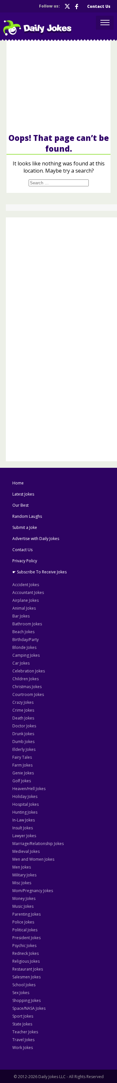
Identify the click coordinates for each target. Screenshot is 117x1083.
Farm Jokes (22, 765)
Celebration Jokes (28, 671)
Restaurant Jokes (27, 969)
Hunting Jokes (24, 812)
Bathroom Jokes (27, 624)
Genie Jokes (23, 773)
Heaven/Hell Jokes (29, 788)
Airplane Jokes (25, 600)
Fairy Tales (22, 757)
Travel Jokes (23, 1039)
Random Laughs (27, 516)
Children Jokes (25, 679)
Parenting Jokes (26, 914)
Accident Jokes (25, 584)
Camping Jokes (26, 655)
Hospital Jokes (25, 804)
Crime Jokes (23, 710)
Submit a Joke (24, 527)
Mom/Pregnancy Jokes (32, 890)
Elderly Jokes (23, 749)
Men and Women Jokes (33, 859)
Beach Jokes (23, 632)
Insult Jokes (22, 828)
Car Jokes (21, 663)
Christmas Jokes (27, 686)
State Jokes (22, 1024)
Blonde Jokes (24, 647)
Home (18, 483)
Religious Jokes (26, 961)
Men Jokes (21, 867)
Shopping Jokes (26, 1000)
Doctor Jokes (24, 726)
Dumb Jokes (23, 741)
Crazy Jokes (22, 702)
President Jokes (26, 937)
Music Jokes (22, 906)
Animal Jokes (24, 608)
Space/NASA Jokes (29, 1008)
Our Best (20, 505)
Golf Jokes (21, 781)
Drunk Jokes (23, 733)
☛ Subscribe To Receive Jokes (39, 572)
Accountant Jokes (28, 592)
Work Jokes (22, 1047)
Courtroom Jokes (28, 694)
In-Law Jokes (23, 820)
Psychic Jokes (24, 945)
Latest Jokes (23, 494)
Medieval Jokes (26, 851)
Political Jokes (24, 930)
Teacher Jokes (25, 1032)
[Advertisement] (58, 86)
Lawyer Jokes (24, 835)
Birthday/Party (25, 639)
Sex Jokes (20, 992)
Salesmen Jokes (26, 977)
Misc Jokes (21, 883)
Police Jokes (23, 922)
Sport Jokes (22, 1016)
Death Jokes (23, 718)
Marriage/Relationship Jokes (38, 843)
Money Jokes (23, 898)
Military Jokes (24, 875)
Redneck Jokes (25, 953)
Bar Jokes (21, 616)
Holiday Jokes (24, 796)
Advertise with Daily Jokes (35, 538)
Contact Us (98, 6)
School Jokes (23, 985)
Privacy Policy (24, 561)
